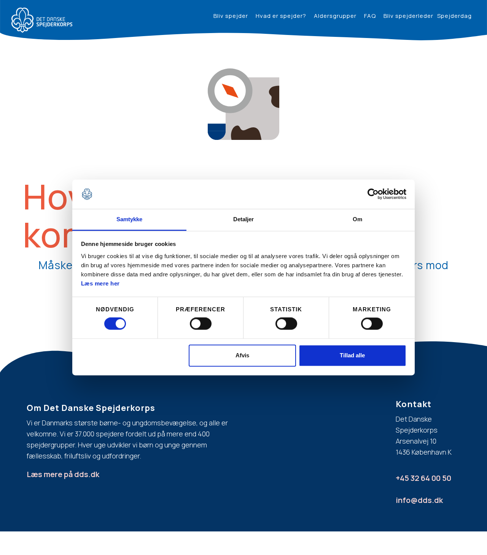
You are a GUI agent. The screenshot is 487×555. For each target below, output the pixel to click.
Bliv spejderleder (408, 16)
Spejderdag (454, 16)
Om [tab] (357, 219)
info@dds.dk (419, 500)
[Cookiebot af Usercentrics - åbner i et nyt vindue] (373, 194)
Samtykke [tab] (129, 219)
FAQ (370, 16)
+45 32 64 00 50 (423, 478)
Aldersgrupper (335, 16)
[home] (41, 20)
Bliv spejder (230, 16)
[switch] (201, 324)
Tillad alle (352, 355)
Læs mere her (100, 283)
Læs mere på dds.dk (63, 474)
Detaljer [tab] (243, 219)
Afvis (242, 355)
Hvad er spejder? (281, 16)
